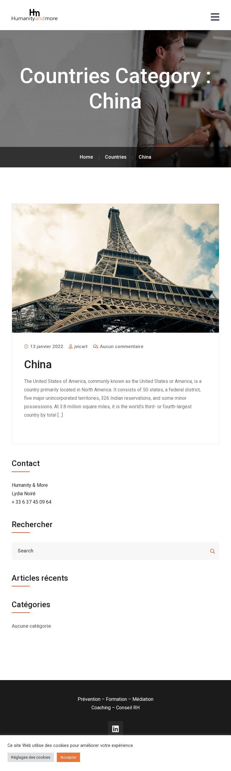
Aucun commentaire (121, 346)
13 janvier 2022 (46, 346)
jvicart (80, 346)
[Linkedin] (115, 728)
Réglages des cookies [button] (30, 757)
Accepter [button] (68, 757)
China (38, 364)
